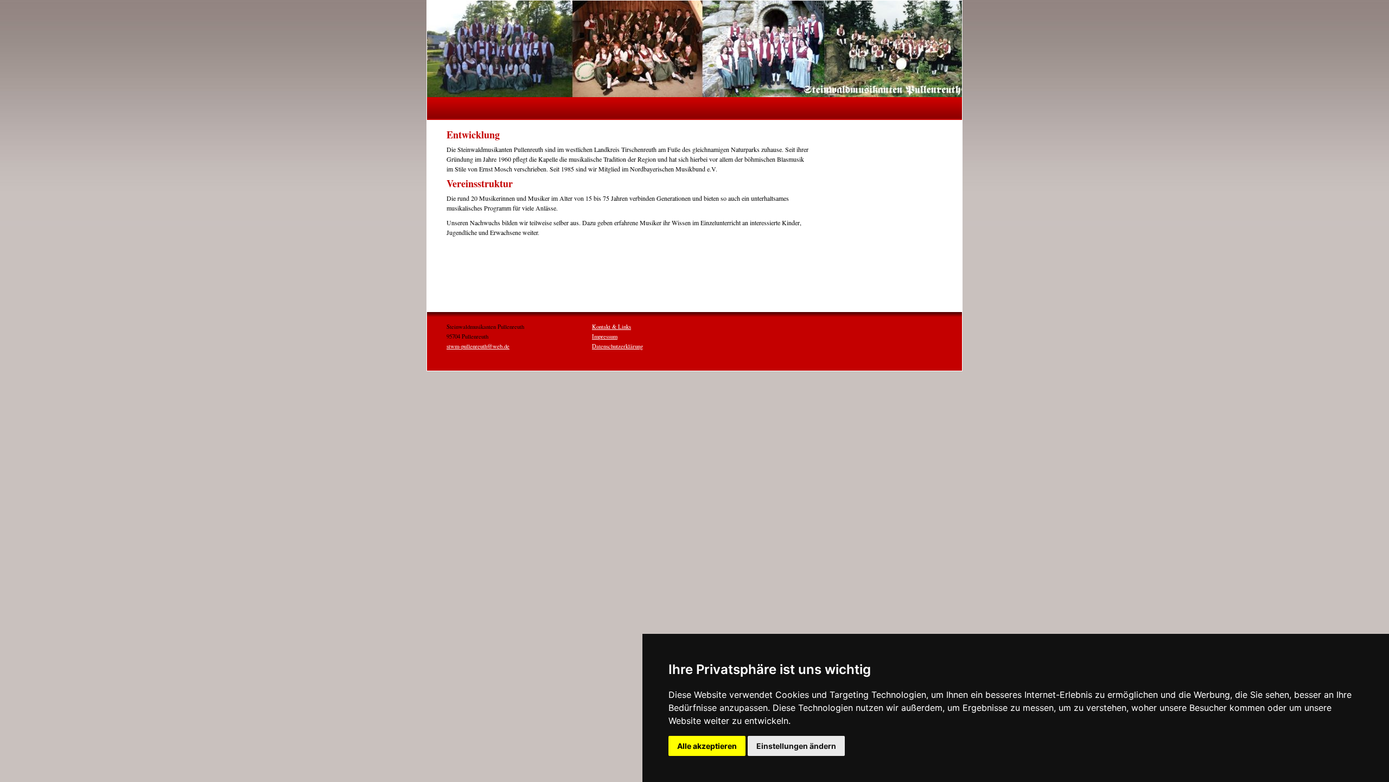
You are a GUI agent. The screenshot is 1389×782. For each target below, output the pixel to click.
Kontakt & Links (611, 326)
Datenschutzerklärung (617, 346)
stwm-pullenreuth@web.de (478, 346)
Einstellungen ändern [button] (796, 746)
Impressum (604, 336)
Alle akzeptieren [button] (707, 746)
